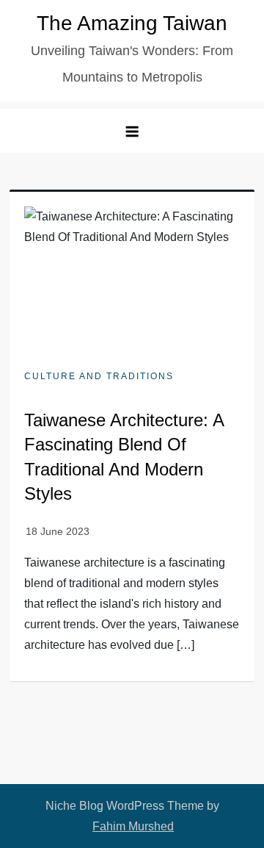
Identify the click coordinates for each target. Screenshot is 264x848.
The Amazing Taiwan (132, 23)
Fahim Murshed (133, 826)
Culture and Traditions (99, 376)
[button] (132, 131)
